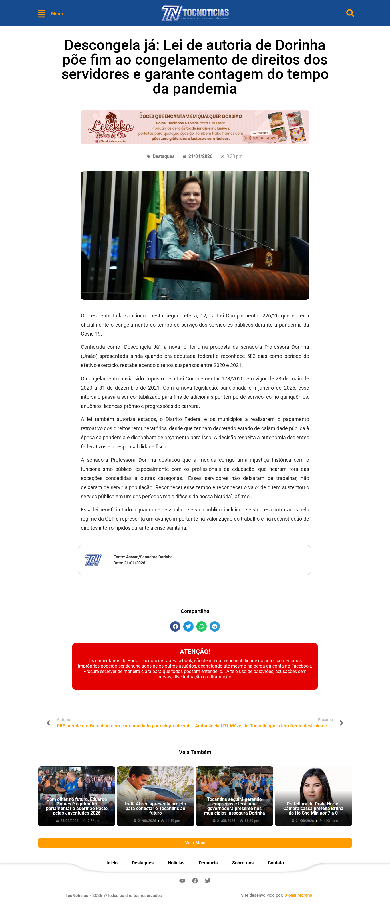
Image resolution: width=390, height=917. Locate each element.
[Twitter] (208, 880)
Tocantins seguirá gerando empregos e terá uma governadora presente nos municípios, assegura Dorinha (234, 806)
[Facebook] (195, 880)
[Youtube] (182, 880)
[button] (175, 626)
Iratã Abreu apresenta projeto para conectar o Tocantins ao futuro (155, 808)
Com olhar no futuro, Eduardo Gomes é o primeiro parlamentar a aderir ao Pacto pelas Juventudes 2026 (77, 806)
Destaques (163, 156)
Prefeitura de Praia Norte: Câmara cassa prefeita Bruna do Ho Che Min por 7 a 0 (313, 808)
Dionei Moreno (298, 895)
